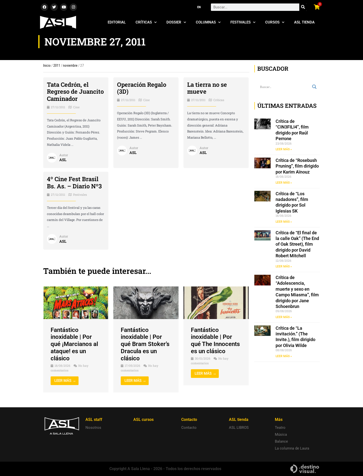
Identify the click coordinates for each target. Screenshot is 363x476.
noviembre (70, 65)
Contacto (189, 427)
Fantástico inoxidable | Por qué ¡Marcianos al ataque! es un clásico (74, 344)
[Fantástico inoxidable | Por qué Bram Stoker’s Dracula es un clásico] (146, 302)
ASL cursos (143, 419)
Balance (281, 441)
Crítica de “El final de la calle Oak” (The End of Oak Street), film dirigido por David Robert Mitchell (297, 244)
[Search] (303, 7)
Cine (76, 107)
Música (281, 434)
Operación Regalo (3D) (141, 88)
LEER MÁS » (284, 149)
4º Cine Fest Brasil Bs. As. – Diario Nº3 (74, 182)
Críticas (144, 22)
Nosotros (93, 427)
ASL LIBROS (239, 427)
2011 (56, 65)
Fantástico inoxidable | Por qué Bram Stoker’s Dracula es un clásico (145, 344)
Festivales (240, 22)
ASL (62, 159)
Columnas (206, 22)
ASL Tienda (304, 22)
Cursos (272, 22)
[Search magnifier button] (314, 86)
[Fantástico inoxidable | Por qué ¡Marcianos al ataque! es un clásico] (75, 302)
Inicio (47, 65)
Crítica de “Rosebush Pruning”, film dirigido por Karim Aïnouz (297, 166)
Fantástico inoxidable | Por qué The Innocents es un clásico (215, 340)
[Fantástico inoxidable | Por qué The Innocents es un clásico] (216, 302)
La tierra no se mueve (207, 88)
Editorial (117, 22)
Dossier (173, 22)
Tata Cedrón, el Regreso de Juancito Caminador (75, 92)
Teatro (280, 427)
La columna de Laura (292, 448)
